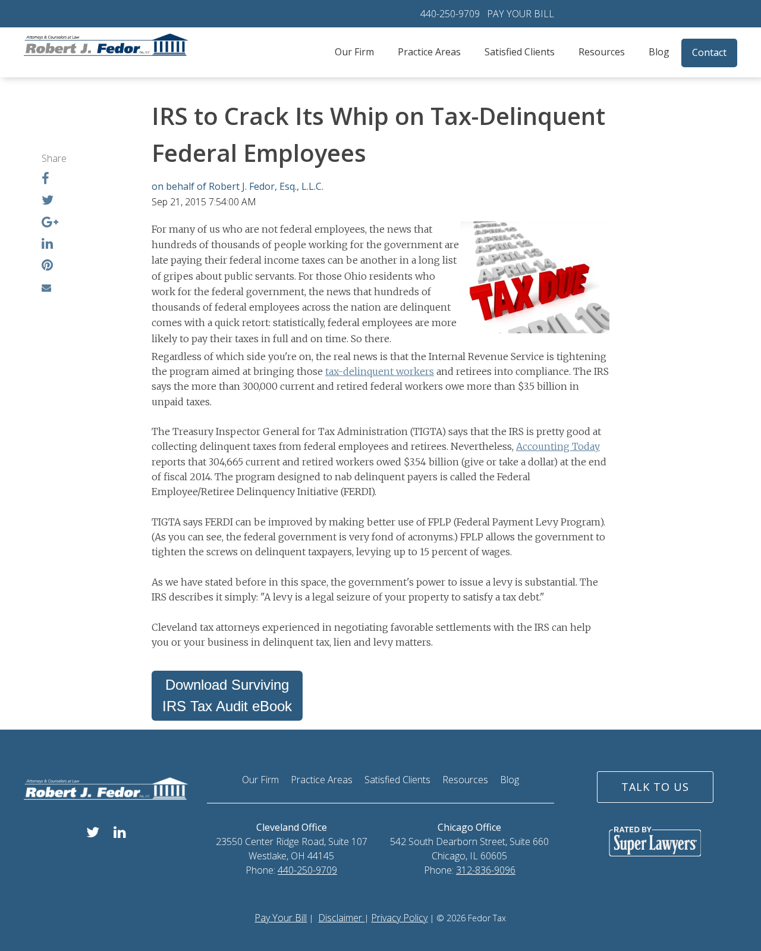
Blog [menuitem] (659, 51)
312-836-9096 (485, 870)
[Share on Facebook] (45, 179)
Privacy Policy (399, 917)
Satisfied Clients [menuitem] (520, 51)
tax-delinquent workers (379, 371)
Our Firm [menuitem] (354, 51)
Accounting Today (558, 446)
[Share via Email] (46, 287)
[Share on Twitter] (48, 201)
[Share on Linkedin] (47, 244)
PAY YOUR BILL (520, 13)
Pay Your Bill (280, 917)
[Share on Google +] (50, 223)
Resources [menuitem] (601, 51)
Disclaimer (341, 917)
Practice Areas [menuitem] (429, 51)
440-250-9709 (450, 13)
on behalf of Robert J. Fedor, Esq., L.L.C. (237, 186)
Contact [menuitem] (709, 52)
